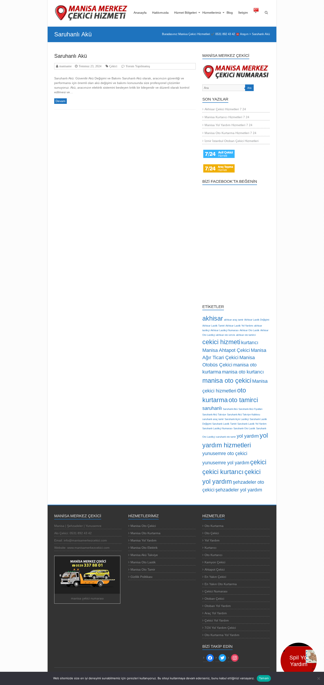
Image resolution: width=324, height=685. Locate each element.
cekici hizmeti (221, 341)
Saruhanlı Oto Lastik (244, 428)
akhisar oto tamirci (246, 335)
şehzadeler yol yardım (238, 490)
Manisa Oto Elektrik (144, 547)
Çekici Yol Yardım (217, 620)
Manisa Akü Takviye (144, 555)
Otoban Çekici (214, 598)
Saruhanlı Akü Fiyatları (250, 409)
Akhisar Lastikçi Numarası (224, 330)
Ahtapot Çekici (215, 569)
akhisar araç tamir (233, 319)
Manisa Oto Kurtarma (145, 533)
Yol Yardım (212, 540)
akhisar (212, 318)
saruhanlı (212, 408)
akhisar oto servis (225, 335)
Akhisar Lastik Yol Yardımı (239, 325)
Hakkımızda (160, 12)
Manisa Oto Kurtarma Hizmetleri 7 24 (230, 133)
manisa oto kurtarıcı (243, 372)
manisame (65, 66)
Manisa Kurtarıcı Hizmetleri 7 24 (227, 117)
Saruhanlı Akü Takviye (214, 414)
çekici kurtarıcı (223, 471)
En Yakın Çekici (215, 577)
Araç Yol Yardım (216, 613)
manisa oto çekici (226, 380)
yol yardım (248, 436)
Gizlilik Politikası (141, 577)
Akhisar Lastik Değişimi (256, 319)
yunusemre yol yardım (225, 462)
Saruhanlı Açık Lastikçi (237, 419)
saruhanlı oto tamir (226, 436)
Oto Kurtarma (214, 526)
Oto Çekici (212, 533)
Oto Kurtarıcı (213, 555)
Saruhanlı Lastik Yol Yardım (251, 423)
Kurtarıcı (210, 547)
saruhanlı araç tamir (213, 419)
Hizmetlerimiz (211, 12)
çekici (258, 462)
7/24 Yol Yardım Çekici (220, 627)
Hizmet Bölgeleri (185, 12)
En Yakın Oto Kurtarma (221, 584)
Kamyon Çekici (215, 562)
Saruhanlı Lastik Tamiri (224, 423)
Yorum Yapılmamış (138, 66)
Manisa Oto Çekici (143, 526)
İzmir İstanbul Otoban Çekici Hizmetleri (232, 141)
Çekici (113, 66)
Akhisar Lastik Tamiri (213, 325)
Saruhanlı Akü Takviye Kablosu (243, 414)
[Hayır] (318, 678)
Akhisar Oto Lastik (249, 330)
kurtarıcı (249, 342)
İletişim (243, 12)
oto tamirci (243, 399)
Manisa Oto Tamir (142, 569)
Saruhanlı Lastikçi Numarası (217, 428)
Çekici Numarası (216, 591)
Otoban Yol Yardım (218, 606)
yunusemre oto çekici (224, 453)
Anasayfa (140, 12)
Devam (60, 101)
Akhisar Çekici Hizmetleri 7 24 (225, 109)
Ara (249, 88)
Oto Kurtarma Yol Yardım (222, 635)
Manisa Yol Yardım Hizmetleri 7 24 (228, 125)
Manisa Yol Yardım (143, 540)
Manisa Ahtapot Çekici (226, 350)
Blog (230, 12)
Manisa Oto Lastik (143, 562)
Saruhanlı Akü (70, 56)
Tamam (264, 678)
